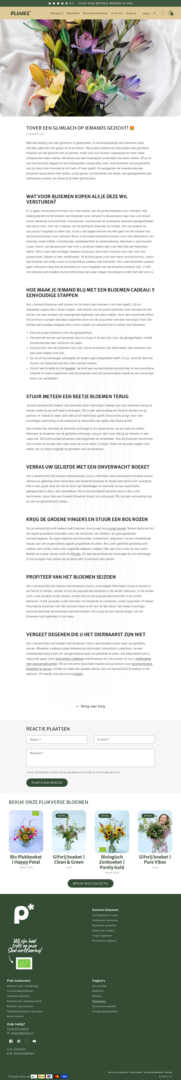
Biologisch (57, 13)
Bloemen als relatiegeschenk (24, 1001)
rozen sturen (116, 528)
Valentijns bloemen (18, 996)
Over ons (117, 13)
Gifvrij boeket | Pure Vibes (155, 859)
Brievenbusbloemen (95, 13)
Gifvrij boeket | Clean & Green (69, 859)
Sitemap (168, 1072)
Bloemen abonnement (20, 1006)
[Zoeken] (155, 13)
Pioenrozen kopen (103, 930)
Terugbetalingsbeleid (104, 1011)
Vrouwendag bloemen (20, 991)
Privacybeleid (135, 1072)
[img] (61, 3)
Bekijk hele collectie (90, 883)
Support (131, 13)
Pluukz (76, 554)
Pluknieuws (99, 1001)
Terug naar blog (92, 706)
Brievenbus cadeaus (104, 940)
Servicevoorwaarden (104, 1006)
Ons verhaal (99, 986)
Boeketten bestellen (104, 925)
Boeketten (73, 13)
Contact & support (18, 1028)
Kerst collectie (15, 1016)
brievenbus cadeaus (70, 658)
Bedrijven (98, 991)
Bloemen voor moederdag (22, 986)
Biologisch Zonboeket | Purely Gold (112, 862)
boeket (70, 368)
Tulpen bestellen (102, 936)
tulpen (78, 674)
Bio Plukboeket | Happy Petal (26, 859)
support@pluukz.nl (22, 1032)
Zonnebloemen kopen (105, 915)
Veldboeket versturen (105, 920)
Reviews (97, 996)
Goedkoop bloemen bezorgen (25, 1011)
